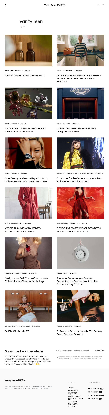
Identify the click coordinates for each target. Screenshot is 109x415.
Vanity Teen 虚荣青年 (54, 5)
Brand (7, 70)
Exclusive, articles (86, 173)
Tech (65, 273)
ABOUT (70, 388)
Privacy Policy (74, 396)
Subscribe (99, 350)
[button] (6, 5)
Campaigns (67, 70)
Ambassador (62, 223)
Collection (16, 223)
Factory (66, 123)
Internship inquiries (72, 393)
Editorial (9, 326)
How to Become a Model (75, 399)
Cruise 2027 (61, 173)
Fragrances (16, 70)
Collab (14, 123)
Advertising (73, 390)
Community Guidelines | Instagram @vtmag (73, 404)
